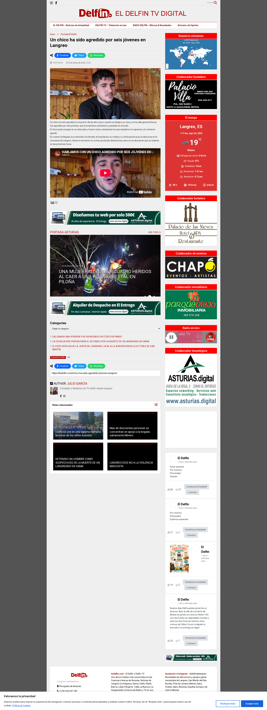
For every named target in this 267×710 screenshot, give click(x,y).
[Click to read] (78, 426)
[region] (133, 701)
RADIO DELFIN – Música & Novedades (152, 25)
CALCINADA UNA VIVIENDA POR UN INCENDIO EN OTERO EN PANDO (87, 336)
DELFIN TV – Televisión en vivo (111, 25)
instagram (182, 674)
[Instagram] (51, 3)
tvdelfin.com (117, 674)
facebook (170, 674)
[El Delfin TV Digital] (133, 16)
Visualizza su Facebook (196, 487)
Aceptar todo (252, 703)
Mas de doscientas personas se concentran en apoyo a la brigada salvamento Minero (130, 431)
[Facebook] (56, 3)
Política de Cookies (21, 705)
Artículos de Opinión (188, 25)
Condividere (192, 492)
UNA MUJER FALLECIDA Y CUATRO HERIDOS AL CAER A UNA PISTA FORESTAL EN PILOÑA (105, 276)
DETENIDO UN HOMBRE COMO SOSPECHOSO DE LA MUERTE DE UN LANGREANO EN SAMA (77, 462)
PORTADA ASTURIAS (64, 232)
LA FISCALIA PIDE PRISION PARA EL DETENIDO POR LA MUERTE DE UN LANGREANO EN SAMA (100, 341)
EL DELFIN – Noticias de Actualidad (71, 25)
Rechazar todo (227, 703)
